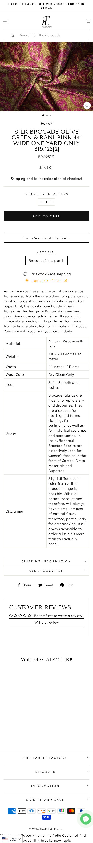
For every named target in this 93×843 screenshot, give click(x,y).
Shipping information (46, 561)
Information (45, 786)
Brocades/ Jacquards (46, 260)
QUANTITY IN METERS (46, 194)
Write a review (46, 622)
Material (46, 252)
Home (45, 123)
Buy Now (20, 735)
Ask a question (46, 570)
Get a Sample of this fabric (46, 238)
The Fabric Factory (45, 758)
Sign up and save (45, 799)
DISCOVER (45, 771)
